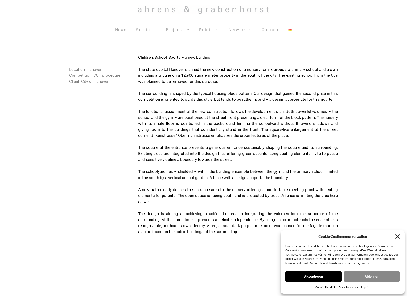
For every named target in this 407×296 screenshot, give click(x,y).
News (121, 30)
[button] (397, 236)
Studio (143, 30)
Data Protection (349, 287)
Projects (175, 30)
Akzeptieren (313, 276)
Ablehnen (372, 276)
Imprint (365, 287)
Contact (270, 30)
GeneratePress (263, 288)
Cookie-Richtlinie (325, 287)
